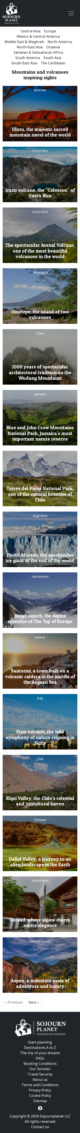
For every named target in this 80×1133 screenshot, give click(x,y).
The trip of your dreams (40, 1052)
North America (60, 41)
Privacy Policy (40, 1090)
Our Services (40, 1068)
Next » (33, 1002)
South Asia (52, 57)
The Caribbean (53, 63)
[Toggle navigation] (71, 13)
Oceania (53, 47)
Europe (50, 31)
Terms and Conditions (40, 1084)
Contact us (40, 1126)
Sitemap (40, 1100)
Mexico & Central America (38, 36)
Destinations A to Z (40, 1047)
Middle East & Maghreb (24, 41)
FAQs (40, 1058)
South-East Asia (24, 63)
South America (27, 57)
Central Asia (30, 31)
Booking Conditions (40, 1063)
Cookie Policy (40, 1095)
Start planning (40, 1042)
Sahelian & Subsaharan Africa (38, 52)
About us (40, 1079)
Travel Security (40, 1074)
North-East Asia (30, 47)
